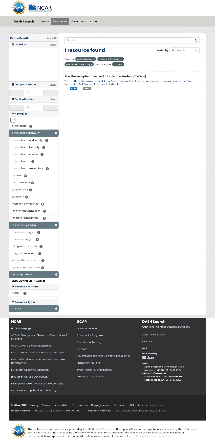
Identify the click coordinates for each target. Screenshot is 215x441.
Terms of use (80, 405)
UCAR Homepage (87, 328)
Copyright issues (100, 405)
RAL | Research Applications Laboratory (33, 390)
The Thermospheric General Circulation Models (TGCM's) (105, 76)
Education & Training (89, 342)
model (73, 89)
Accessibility (61, 405)
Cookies (46, 405)
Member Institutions (88, 362)
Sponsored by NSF (124, 405)
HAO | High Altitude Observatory (29, 376)
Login (145, 348)
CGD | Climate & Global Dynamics (31, 345)
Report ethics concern (151, 405)
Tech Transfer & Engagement (94, 369)
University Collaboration (90, 376)
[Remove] (93, 59)
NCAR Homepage (21, 328)
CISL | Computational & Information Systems (37, 352)
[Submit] (195, 40)
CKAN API (147, 341)
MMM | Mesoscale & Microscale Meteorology (37, 383)
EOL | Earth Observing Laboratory (30, 370)
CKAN (148, 357)
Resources (60, 21)
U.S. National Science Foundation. (151, 436)
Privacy (34, 405)
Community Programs (90, 335)
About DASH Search (153, 334)
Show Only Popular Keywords (28, 280)
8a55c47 (156, 376)
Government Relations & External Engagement (104, 356)
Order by (162, 50)
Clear (53, 44)
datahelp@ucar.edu (178, 326)
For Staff (82, 349)
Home (45, 21)
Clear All (52, 38)
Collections (78, 21)
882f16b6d (157, 366)
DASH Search (24, 21)
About (94, 21)
